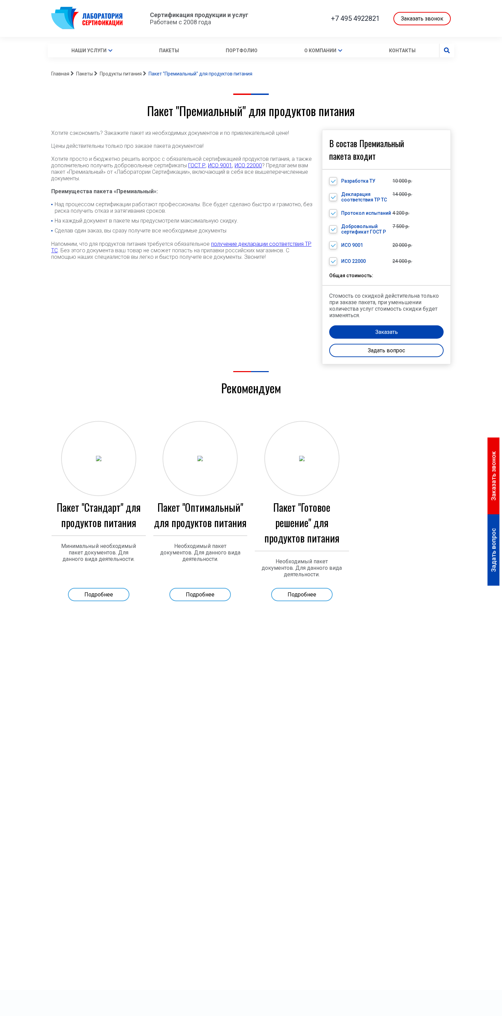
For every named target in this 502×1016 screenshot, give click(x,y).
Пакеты (169, 50)
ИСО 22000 (248, 165)
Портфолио (241, 50)
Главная (60, 73)
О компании (320, 50)
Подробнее (98, 594)
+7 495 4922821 (355, 18)
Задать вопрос (493, 550)
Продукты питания (121, 73)
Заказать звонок (493, 476)
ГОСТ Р (197, 165)
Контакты (402, 50)
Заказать (386, 332)
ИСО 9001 (220, 165)
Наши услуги (89, 50)
